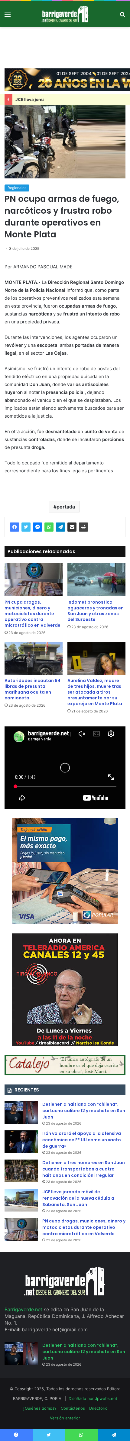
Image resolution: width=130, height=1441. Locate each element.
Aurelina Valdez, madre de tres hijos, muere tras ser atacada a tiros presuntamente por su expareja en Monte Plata (94, 692)
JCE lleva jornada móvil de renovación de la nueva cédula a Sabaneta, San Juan (78, 1198)
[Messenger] (37, 527)
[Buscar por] (122, 16)
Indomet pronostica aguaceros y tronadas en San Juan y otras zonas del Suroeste (95, 610)
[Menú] (8, 16)
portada (66, 507)
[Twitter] (26, 527)
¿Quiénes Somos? (40, 1408)
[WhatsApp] (49, 527)
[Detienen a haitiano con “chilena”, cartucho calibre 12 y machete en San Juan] (21, 1112)
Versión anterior (65, 1417)
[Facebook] (14, 527)
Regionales (17, 187)
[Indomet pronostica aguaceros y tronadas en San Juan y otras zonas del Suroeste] (96, 579)
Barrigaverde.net (24, 1309)
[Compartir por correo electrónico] (71, 527)
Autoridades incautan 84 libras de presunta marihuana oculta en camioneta (32, 689)
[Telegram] (60, 527)
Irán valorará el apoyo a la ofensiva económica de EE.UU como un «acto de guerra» (81, 1139)
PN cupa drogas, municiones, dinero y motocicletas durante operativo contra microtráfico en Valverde (32, 613)
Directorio (98, 1408)
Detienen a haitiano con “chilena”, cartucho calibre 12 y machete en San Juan (83, 1110)
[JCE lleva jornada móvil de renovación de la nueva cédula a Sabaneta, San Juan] (21, 1200)
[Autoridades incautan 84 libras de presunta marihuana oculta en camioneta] (34, 658)
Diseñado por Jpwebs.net (93, 1398)
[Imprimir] (83, 527)
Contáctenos (73, 1408)
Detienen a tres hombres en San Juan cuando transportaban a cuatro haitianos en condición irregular (83, 1169)
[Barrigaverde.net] (65, 14)
